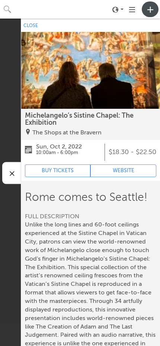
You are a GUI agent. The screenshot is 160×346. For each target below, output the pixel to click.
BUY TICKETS (58, 170)
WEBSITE (123, 170)
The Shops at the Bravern (67, 132)
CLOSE (30, 25)
